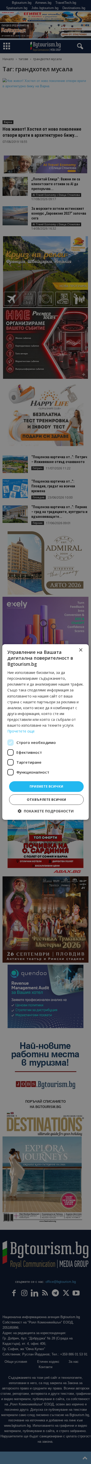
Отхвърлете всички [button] (46, 799)
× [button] (80, 650)
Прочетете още (21, 731)
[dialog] (45, 732)
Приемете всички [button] (46, 786)
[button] (46, 811)
